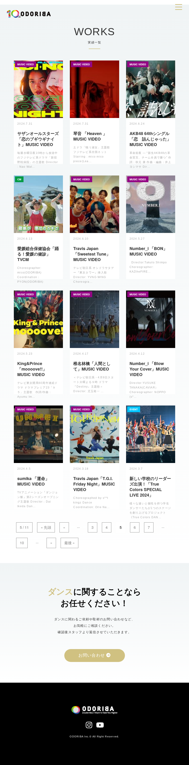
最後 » (69, 542)
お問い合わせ (92, 655)
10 (22, 542)
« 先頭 (46, 527)
